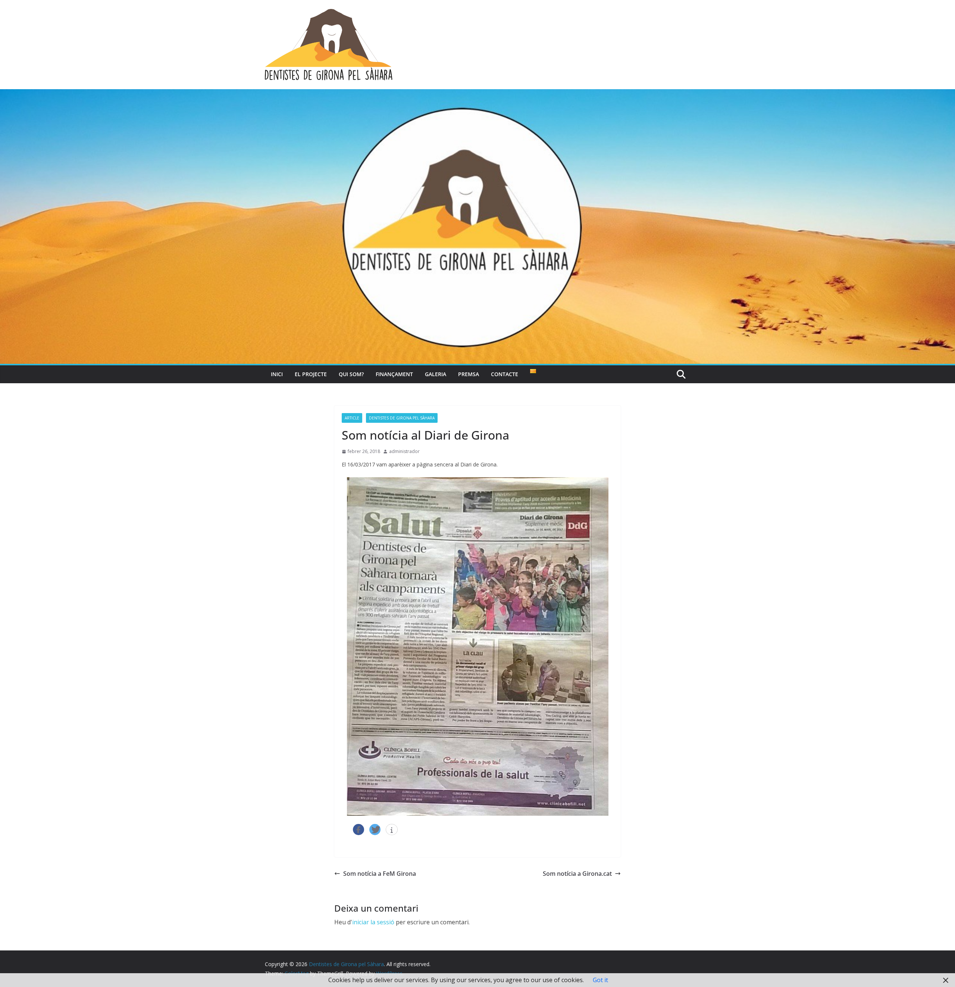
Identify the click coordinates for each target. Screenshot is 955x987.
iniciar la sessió (373, 922)
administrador (404, 451)
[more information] (391, 829)
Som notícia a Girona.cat (577, 873)
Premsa (468, 374)
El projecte (311, 374)
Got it (600, 980)
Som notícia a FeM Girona (379, 873)
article (352, 418)
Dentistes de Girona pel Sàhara (402, 418)
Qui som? (351, 374)
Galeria (435, 374)
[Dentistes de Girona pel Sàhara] (477, 94)
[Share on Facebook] (358, 829)
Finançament (394, 374)
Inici (277, 374)
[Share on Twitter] (375, 829)
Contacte (504, 374)
